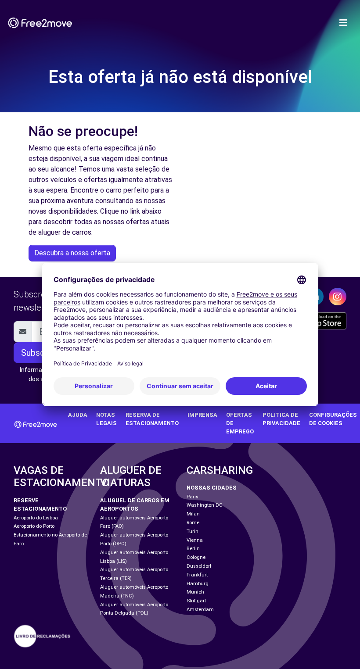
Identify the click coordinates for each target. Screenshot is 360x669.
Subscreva (41, 352)
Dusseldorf (199, 566)
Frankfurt (197, 575)
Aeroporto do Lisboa (36, 518)
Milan (193, 514)
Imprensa (202, 414)
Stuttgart (196, 601)
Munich (195, 592)
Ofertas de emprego (240, 423)
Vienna (195, 540)
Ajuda (77, 414)
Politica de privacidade (281, 418)
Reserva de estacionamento (152, 418)
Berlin (193, 548)
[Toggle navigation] (343, 22)
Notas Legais (106, 418)
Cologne (196, 557)
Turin (192, 531)
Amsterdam (200, 609)
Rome (193, 523)
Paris (192, 497)
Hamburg (198, 584)
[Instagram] (337, 296)
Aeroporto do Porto (34, 526)
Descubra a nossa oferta (72, 253)
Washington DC (205, 505)
